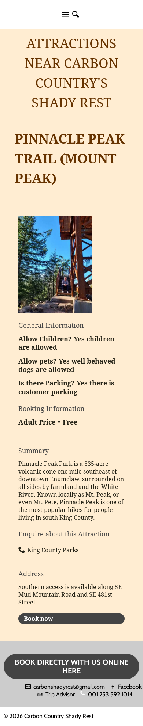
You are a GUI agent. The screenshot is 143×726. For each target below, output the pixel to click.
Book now (38, 618)
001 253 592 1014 (110, 694)
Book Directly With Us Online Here (71, 666)
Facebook (130, 686)
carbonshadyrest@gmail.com (69, 686)
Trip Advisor (60, 694)
